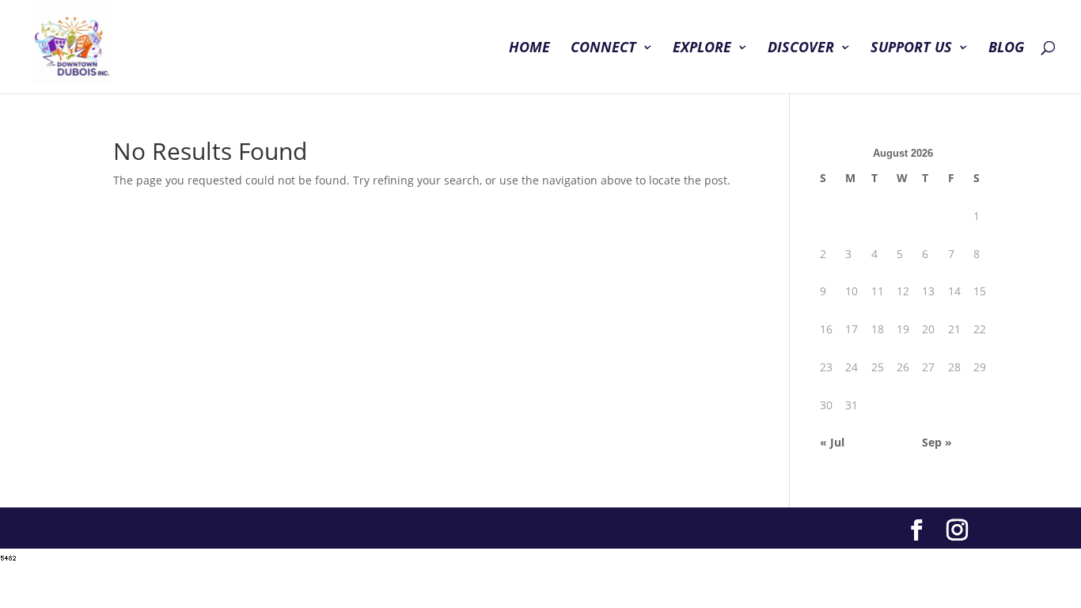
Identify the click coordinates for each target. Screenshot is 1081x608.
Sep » (937, 442)
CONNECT (603, 48)
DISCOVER (801, 48)
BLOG (1006, 48)
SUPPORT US (911, 48)
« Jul (832, 442)
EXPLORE (702, 48)
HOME (529, 48)
